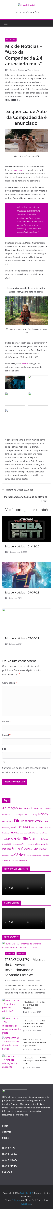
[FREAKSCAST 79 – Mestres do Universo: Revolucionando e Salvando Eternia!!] (26, 945)
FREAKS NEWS (10, 40)
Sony (31, 849)
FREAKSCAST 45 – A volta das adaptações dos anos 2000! (35, 1060)
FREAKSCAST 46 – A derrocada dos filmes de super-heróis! (34, 1042)
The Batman (36, 856)
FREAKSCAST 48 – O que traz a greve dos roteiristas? (34, 1005)
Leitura (31, 832)
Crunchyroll (19, 814)
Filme (19, 820)
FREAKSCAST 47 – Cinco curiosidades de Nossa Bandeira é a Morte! (34, 1023)
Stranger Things (8, 856)
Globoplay (6, 828)
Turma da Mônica (20, 860)
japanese (23, 833)
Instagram (17, 170)
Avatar (41, 808)
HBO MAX (22, 827)
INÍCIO (5, 1126)
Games (43, 821)
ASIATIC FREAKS (9, 1159)
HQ (13, 832)
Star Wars (43, 849)
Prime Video (20, 848)
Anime (22, 808)
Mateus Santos (33, 70)
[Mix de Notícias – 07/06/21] (26, 610)
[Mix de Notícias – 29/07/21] (26, 564)
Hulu (17, 833)
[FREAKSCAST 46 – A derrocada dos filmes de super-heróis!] (11, 1044)
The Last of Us (7, 860)
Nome (6, 721)
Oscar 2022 (6, 844)
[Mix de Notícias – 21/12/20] (26, 518)
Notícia (35, 838)
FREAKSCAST (32, 821)
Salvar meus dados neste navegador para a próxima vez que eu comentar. (25, 770)
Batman (48, 809)
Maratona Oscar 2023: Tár (19, 489)
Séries (19, 854)
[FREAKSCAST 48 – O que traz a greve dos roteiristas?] (11, 1007)
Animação (10, 808)
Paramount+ (42, 844)
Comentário (9, 682)
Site (4, 748)
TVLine (25, 363)
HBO (12, 827)
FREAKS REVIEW (9, 1166)
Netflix (22, 838)
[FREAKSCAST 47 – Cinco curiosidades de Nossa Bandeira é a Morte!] (11, 1026)
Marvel (11, 839)
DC (29, 814)
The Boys (45, 855)
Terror (29, 855)
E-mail (6, 735)
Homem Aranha (37, 828)
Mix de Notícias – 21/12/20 (22, 546)
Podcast (6, 848)
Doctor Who (7, 821)
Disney (34, 814)
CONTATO (6, 1132)
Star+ (36, 848)
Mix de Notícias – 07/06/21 (22, 638)
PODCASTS (21, 953)
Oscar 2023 (16, 844)
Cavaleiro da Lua (8, 815)
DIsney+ (44, 814)
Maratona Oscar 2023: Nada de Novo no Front (25, 499)
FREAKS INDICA (9, 1154)
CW (25, 814)
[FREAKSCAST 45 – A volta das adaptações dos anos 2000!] (11, 1062)
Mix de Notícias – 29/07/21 (22, 592)
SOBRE (5, 1138)
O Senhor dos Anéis (28, 844)
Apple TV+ (32, 808)
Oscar (45, 839)
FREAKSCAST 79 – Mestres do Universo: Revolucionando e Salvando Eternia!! (25, 967)
